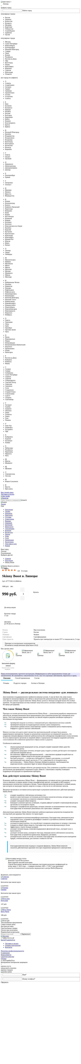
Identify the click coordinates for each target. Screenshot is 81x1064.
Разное (7, 546)
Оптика (3, 958)
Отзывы (6, 683)
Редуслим (4, 900)
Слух (7, 538)
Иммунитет (9, 527)
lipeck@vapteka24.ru (8, 940)
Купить (36, 592)
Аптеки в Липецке (38, 683)
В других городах (20, 683)
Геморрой (8, 523)
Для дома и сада (11, 544)
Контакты (8, 947)
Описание (6, 678)
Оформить (4, 982)
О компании (5, 953)
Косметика (9, 532)
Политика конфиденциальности (12, 951)
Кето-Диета (5, 911)
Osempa (3, 889)
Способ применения (22, 678)
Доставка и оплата (7, 494)
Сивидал (4, 878)
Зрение (7, 534)
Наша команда (6, 955)
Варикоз (8, 521)
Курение (8, 530)
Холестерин (9, 542)
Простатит (9, 515)
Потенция (8, 525)
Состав (36, 678)
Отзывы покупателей (12, 945)
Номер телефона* (28, 979)
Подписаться (26, 934)
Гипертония (9, 540)
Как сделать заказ (7, 492)
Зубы (7, 536)
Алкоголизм (9, 519)
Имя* (24, 975)
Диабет (7, 511)
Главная (8, 559)
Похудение (9, 510)
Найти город (27, 10)
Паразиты (8, 513)
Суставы (8, 517)
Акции (3, 504)
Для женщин (9, 529)
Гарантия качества (7, 957)
